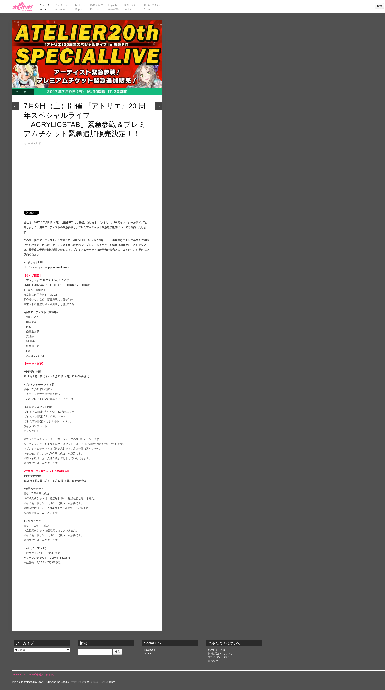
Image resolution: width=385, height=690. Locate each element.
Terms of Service (99, 682)
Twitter (147, 653)
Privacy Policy (77, 682)
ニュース (21, 92)
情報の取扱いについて (220, 653)
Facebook (149, 649)
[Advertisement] (87, 176)
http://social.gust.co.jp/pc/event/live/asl (46, 267)
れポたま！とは (216, 649)
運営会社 (213, 660)
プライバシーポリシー (220, 657)
